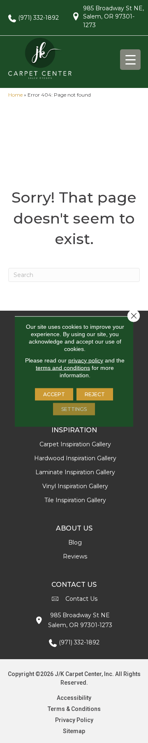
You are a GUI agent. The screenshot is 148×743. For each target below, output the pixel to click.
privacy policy (85, 360)
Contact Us (81, 598)
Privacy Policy (74, 720)
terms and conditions (63, 368)
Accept (54, 394)
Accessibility (74, 698)
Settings (74, 409)
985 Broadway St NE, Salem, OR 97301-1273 (113, 17)
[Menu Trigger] (130, 59)
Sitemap (74, 731)
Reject (95, 394)
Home (15, 95)
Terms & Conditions (74, 709)
